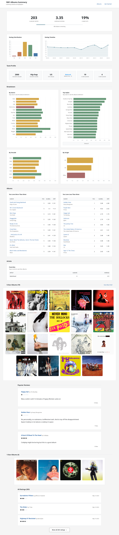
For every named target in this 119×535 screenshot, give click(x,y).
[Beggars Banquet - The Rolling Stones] (59, 300)
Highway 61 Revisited (27, 518)
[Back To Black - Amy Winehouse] (48, 366)
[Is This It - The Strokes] (37, 322)
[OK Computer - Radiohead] (81, 322)
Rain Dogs (13, 213)
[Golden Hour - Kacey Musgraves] (48, 470)
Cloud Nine (13, 229)
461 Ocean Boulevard (16, 208)
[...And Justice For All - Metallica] (81, 344)
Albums (99, 4)
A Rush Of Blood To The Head (31, 435)
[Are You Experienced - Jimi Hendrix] (70, 366)
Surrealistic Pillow (26, 496)
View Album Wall (108, 285)
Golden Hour (67, 202)
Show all (86, 143)
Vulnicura (66, 218)
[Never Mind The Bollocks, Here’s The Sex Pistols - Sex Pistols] (59, 322)
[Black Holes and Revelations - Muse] (92, 366)
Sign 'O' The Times (69, 250)
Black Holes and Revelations (18, 250)
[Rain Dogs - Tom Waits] (37, 300)
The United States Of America (72, 229)
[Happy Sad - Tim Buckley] (26, 470)
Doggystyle (13, 218)
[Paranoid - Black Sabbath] (81, 300)
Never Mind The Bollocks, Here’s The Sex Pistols (24, 240)
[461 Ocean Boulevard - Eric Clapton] (15, 322)
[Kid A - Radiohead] (26, 366)
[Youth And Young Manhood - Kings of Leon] (59, 344)
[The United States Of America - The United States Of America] (70, 470)
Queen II (66, 234)
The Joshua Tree (68, 224)
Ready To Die (14, 224)
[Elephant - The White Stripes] (103, 300)
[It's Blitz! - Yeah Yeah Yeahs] (37, 344)
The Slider (23, 507)
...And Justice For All (16, 234)
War (64, 245)
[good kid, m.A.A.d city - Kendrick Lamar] (15, 344)
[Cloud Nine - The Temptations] (15, 300)
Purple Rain (66, 208)
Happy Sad (66, 213)
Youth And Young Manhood (18, 202)
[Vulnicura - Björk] (92, 470)
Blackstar (66, 240)
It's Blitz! (12, 245)
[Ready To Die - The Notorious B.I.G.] (103, 344)
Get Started (108, 4)
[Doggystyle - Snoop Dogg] (103, 322)
